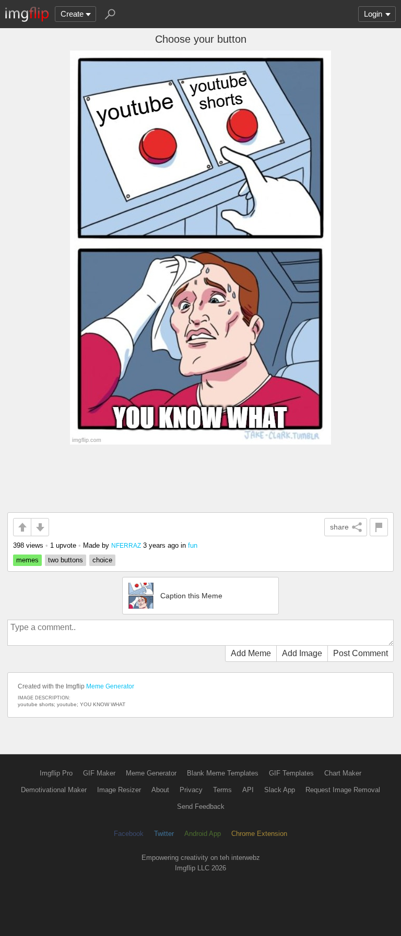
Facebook (129, 834)
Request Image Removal (342, 790)
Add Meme (251, 653)
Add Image (302, 653)
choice (102, 560)
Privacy (191, 790)
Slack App (279, 790)
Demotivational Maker (54, 790)
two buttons (65, 560)
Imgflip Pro (56, 773)
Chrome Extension (259, 834)
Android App (202, 834)
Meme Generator (110, 686)
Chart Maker (342, 773)
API (248, 790)
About (160, 790)
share (339, 527)
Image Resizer (119, 790)
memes (27, 560)
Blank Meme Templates (222, 773)
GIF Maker (99, 773)
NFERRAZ (126, 545)
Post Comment (360, 653)
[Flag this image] (379, 527)
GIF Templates (291, 773)
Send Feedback (201, 806)
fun (192, 545)
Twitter (164, 834)
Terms (222, 790)
